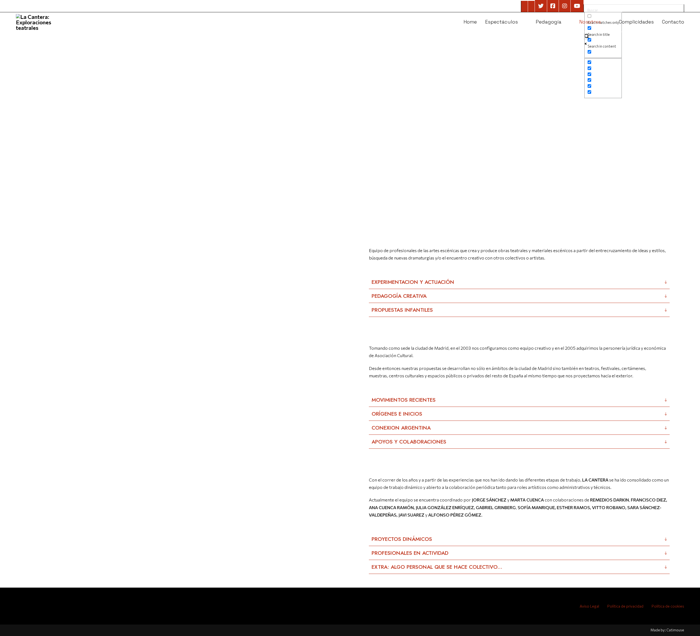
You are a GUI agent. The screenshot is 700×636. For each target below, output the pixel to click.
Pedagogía (548, 22)
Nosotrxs (590, 22)
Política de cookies (668, 606)
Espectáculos (501, 22)
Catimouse (675, 630)
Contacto (673, 22)
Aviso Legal (589, 606)
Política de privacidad (625, 606)
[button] (519, 282)
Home (470, 22)
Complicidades (636, 22)
